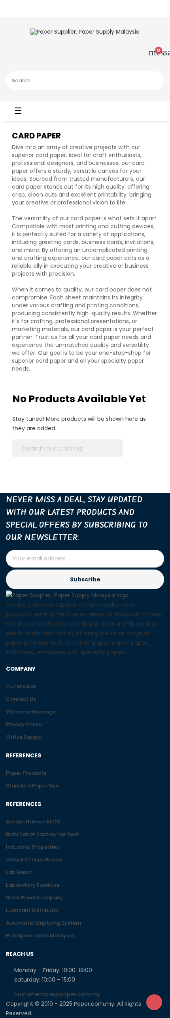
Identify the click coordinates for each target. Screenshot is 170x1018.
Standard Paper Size (32, 785)
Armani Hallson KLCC (33, 821)
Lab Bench (19, 872)
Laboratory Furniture (33, 885)
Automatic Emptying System (43, 923)
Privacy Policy (24, 724)
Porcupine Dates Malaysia (40, 935)
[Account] (128, 53)
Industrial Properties (32, 847)
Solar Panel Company (34, 897)
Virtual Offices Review (34, 859)
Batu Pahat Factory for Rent (42, 834)
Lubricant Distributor (32, 910)
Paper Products (26, 773)
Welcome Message (31, 711)
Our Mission (21, 686)
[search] (153, 80)
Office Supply (24, 737)
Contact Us (21, 699)
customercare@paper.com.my (57, 994)
